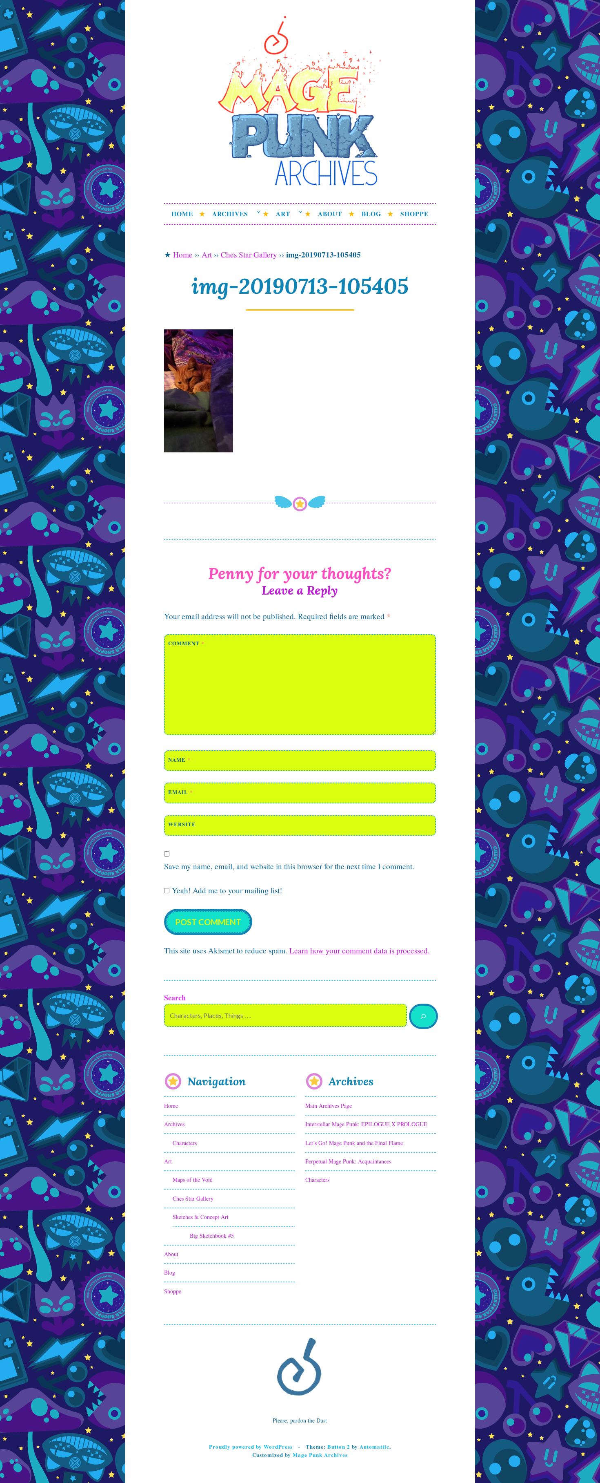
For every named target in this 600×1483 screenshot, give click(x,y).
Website (182, 824)
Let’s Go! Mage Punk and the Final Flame (354, 1143)
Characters (185, 1143)
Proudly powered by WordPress (251, 1446)
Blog (371, 213)
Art (283, 213)
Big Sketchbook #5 (212, 1235)
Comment (186, 643)
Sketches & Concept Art (201, 1217)
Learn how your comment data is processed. (359, 950)
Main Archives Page (328, 1105)
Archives (230, 213)
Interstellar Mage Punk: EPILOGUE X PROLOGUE (366, 1124)
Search (175, 997)
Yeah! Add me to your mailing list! (225, 890)
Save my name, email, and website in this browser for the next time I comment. (289, 866)
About (330, 213)
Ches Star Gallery (249, 254)
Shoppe (414, 213)
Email (180, 792)
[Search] (423, 1016)
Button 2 (338, 1446)
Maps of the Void (193, 1179)
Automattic (374, 1446)
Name (179, 759)
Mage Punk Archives (320, 1454)
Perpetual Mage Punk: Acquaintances (348, 1161)
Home (182, 213)
